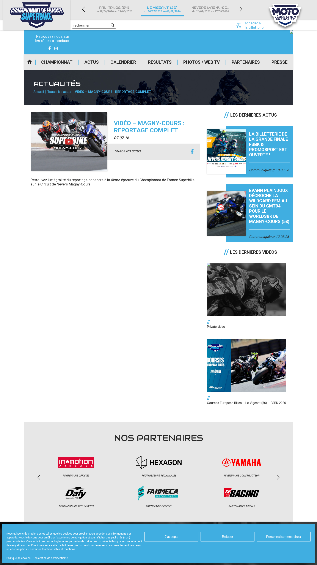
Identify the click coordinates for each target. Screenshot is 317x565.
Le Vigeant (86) (162, 9)
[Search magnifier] (113, 25)
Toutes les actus (59, 92)
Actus (91, 62)
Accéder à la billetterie (254, 25)
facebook (192, 152)
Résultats (160, 62)
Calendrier (123, 62)
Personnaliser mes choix (283, 536)
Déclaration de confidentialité (50, 558)
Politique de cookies (18, 558)
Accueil (29, 62)
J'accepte (171, 536)
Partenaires (246, 62)
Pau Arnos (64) (114, 9)
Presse (279, 62)
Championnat (56, 62)
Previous (83, 9)
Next (241, 9)
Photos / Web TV (201, 62)
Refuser (227, 536)
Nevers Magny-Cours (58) (213, 9)
